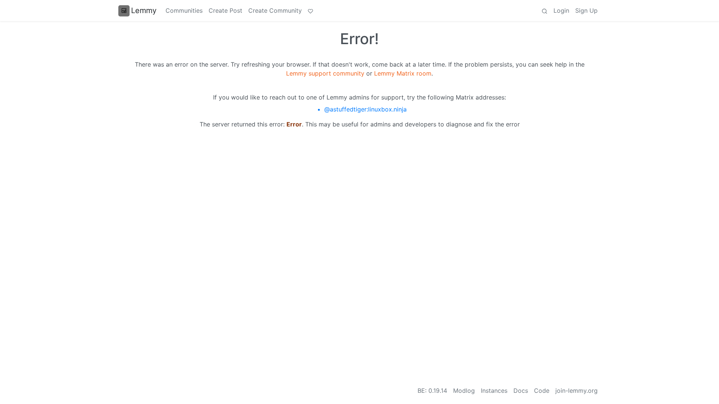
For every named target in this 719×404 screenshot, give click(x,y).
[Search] (544, 10)
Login (561, 10)
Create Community (275, 10)
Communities (184, 10)
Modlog (464, 390)
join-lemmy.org (576, 390)
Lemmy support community (325, 73)
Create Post (225, 10)
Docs (520, 390)
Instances (494, 390)
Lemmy (144, 10)
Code (541, 390)
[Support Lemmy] (310, 10)
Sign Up (586, 10)
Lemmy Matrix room (402, 73)
